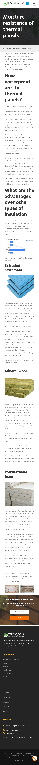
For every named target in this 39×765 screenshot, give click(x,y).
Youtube (6, 702)
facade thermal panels (10, 677)
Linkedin (6, 707)
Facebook (6, 693)
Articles (5, 667)
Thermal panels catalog (11, 660)
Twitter (5, 711)
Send (19, 617)
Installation (7, 670)
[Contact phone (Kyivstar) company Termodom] (28, 3)
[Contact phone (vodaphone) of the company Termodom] (24, 3)
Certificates (7, 673)
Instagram (6, 697)
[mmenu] (34, 4)
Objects (5, 663)
